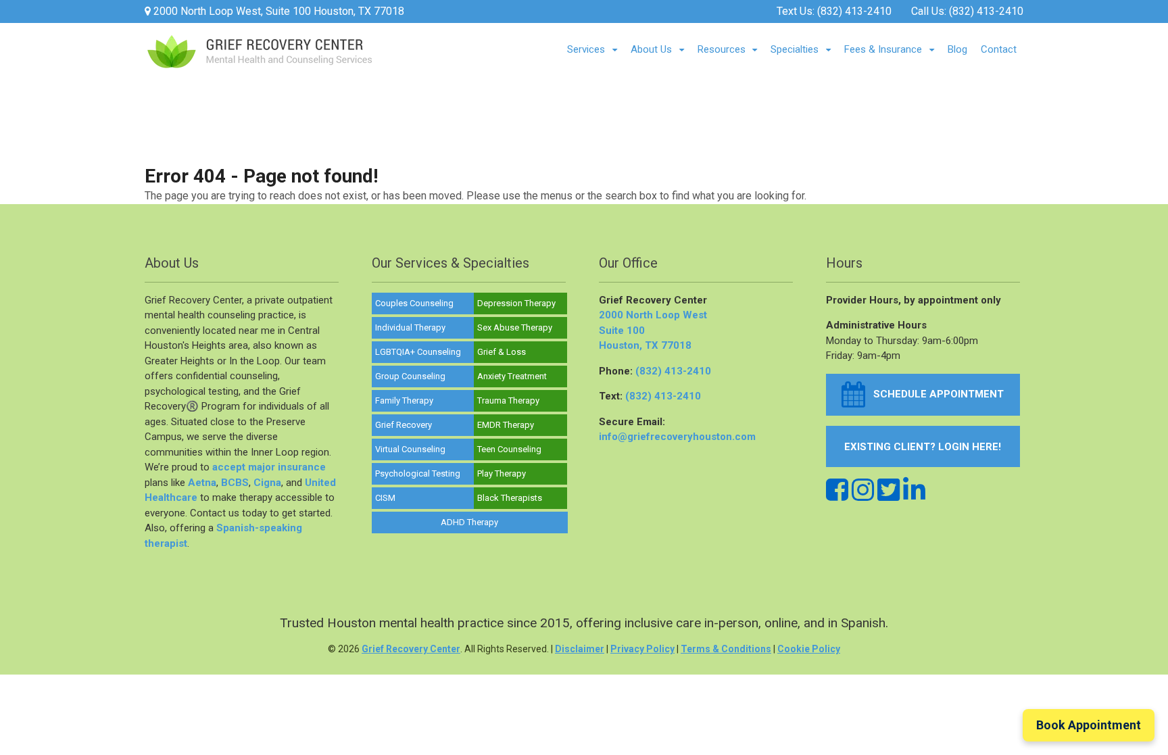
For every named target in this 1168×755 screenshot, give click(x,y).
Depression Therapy (516, 303)
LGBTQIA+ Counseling (418, 352)
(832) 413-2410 (854, 11)
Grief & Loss (501, 352)
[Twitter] (888, 490)
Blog (957, 49)
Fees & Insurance (883, 49)
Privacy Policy (642, 648)
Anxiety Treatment (512, 376)
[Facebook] (837, 490)
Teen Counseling (509, 449)
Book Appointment (1088, 725)
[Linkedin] (914, 490)
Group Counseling (410, 376)
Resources (722, 49)
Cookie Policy (808, 648)
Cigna (267, 483)
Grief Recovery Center (411, 648)
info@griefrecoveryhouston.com (677, 437)
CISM (385, 498)
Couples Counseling (414, 303)
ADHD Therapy (469, 522)
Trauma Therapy (508, 400)
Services (586, 49)
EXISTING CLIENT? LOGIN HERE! (922, 447)
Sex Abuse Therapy (514, 327)
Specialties (795, 49)
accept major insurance (269, 467)
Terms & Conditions (726, 648)
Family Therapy (404, 400)
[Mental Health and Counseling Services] (259, 61)
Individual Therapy (410, 327)
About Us (651, 49)
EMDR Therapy (505, 425)
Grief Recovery (403, 425)
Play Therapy (501, 473)
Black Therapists (509, 498)
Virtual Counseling (410, 449)
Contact (999, 49)
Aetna (202, 483)
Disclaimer (579, 648)
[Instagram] (863, 490)
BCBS (235, 483)
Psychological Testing (417, 473)
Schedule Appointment (934, 394)
